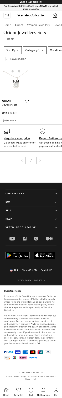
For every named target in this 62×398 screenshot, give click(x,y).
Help (9, 218)
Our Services (15, 193)
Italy (35, 379)
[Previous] (22, 160)
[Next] (39, 160)
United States (37, 376)
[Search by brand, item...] (7, 15)
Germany (50, 376)
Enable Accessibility (31, 2)
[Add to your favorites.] (27, 101)
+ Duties (12, 113)
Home (7, 25)
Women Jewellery (38, 25)
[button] (55, 15)
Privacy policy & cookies (29, 280)
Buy (8, 202)
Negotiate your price (17, 138)
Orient (19, 25)
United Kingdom (21, 376)
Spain (27, 379)
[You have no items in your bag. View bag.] (55, 15)
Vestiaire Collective (21, 227)
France (9, 376)
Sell (9, 210)
